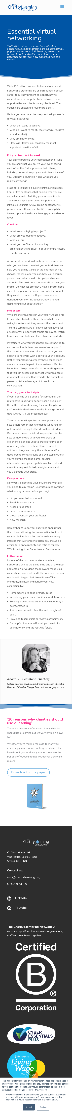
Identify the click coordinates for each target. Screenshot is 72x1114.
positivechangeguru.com (52, 687)
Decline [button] (43, 1107)
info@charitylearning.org (23, 877)
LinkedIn (21, 898)
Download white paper (28, 772)
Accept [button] (29, 1107)
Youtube (21, 908)
